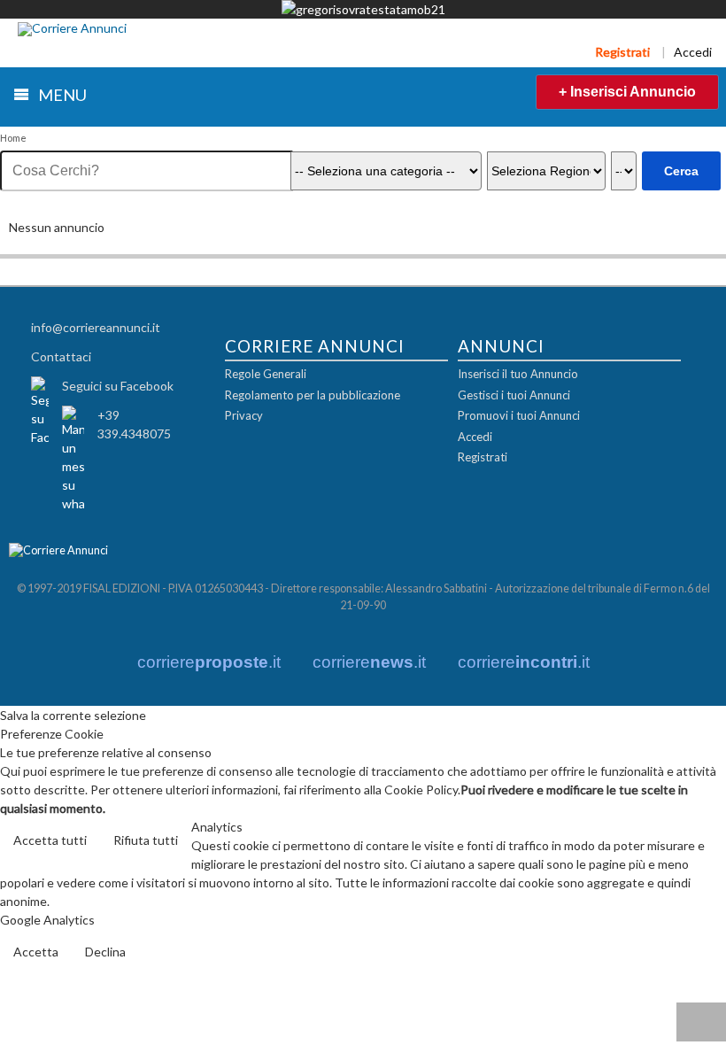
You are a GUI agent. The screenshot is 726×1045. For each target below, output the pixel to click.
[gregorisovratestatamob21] (363, 9)
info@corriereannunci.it (95, 327)
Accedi (693, 51)
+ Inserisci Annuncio (627, 91)
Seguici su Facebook (118, 385)
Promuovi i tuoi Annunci (519, 415)
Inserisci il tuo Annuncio (518, 374)
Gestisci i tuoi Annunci (514, 395)
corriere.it (209, 662)
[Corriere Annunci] (72, 29)
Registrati (622, 51)
